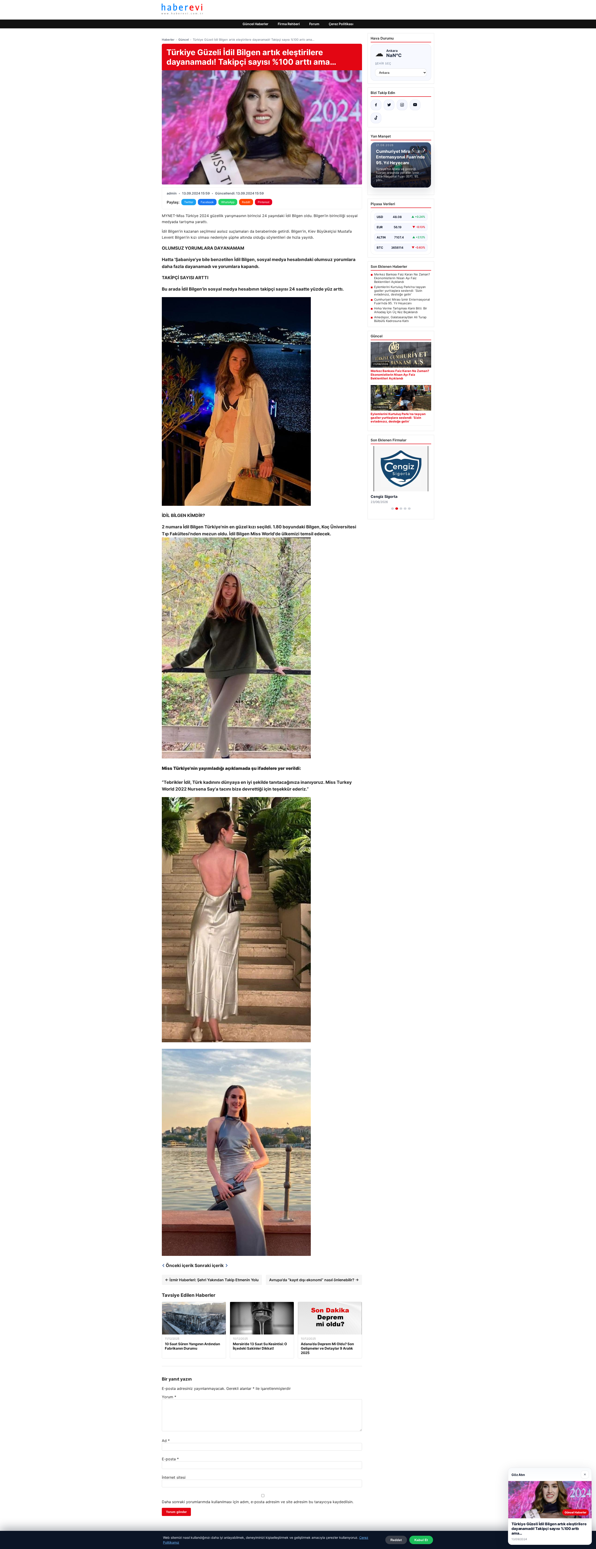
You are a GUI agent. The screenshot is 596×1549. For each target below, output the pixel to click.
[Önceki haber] (414, 150)
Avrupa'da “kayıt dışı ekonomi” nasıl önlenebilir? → (314, 1279)
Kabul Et (421, 1540)
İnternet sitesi (174, 1477)
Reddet (396, 1540)
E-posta (170, 1459)
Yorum (169, 1397)
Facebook (207, 202)
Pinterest (263, 202)
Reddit (246, 202)
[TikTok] (376, 118)
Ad (166, 1440)
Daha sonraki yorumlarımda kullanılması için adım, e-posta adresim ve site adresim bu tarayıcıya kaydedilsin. (257, 1501)
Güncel (183, 39)
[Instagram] (402, 105)
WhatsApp (227, 202)
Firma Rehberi (289, 24)
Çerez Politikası (341, 24)
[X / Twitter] (389, 105)
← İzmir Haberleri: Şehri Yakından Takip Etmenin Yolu (212, 1279)
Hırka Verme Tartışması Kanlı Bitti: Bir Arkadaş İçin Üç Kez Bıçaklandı (400, 310)
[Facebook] (376, 105)
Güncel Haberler (255, 24)
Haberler (168, 39)
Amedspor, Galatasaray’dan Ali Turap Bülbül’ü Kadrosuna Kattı (400, 319)
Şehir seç (383, 63)
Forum (314, 24)
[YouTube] (415, 105)
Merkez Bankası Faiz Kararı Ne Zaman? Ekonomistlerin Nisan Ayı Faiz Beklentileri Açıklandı (402, 278)
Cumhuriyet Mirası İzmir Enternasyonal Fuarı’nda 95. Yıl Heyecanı (402, 301)
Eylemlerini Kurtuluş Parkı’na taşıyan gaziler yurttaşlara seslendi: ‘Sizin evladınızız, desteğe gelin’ (400, 290)
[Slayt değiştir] (392, 508)
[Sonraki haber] (423, 150)
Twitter (188, 202)
